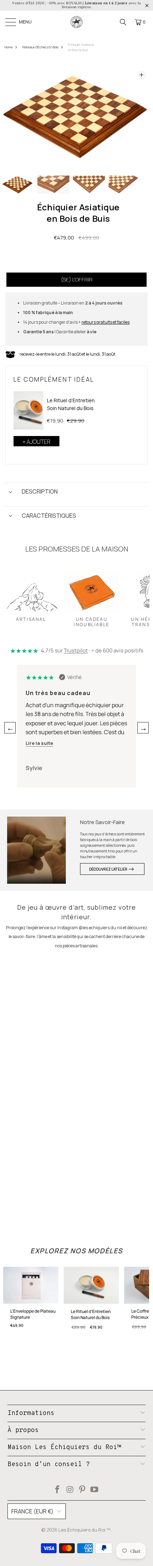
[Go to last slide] (12, 117)
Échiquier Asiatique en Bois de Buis (81, 47)
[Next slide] (140, 117)
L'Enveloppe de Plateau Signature (33, 1314)
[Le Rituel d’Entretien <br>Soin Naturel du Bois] (28, 410)
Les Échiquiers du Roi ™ (84, 1530)
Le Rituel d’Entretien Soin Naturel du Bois (71, 404)
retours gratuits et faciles (105, 322)
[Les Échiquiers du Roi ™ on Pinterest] (82, 1490)
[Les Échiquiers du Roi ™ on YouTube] (94, 1490)
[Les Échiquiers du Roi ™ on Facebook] (57, 1490)
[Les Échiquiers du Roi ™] (76, 22)
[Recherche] (123, 22)
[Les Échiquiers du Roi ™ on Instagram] (70, 1490)
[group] (18, 185)
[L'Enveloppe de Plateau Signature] (30, 1287)
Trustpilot (76, 650)
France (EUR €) (32, 1511)
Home (8, 47)
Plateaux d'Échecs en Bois (40, 47)
